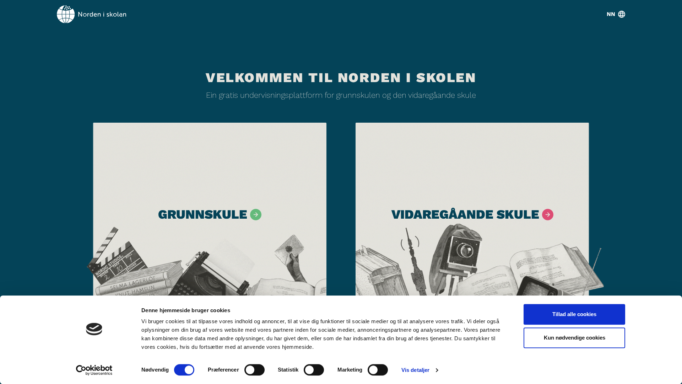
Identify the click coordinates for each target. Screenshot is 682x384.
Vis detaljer (415, 370)
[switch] (254, 369)
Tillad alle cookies (574, 314)
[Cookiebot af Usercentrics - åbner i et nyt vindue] (94, 370)
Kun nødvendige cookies (574, 338)
